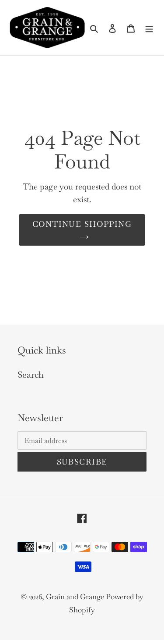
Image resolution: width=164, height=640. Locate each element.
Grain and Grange (76, 596)
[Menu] (149, 28)
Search (30, 374)
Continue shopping (82, 224)
